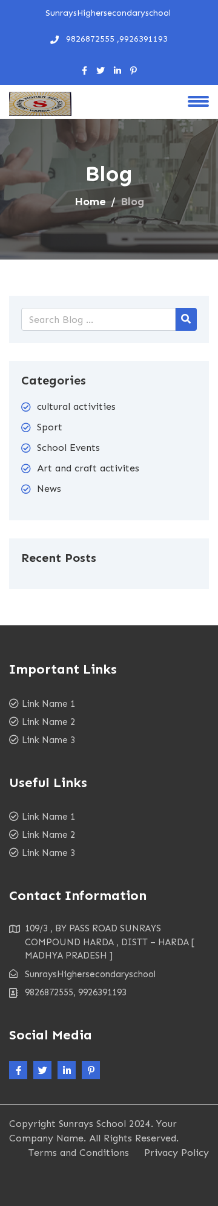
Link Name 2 (48, 721)
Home (90, 201)
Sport (49, 427)
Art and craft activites (88, 468)
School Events (68, 447)
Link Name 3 (48, 740)
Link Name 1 (48, 703)
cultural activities (76, 406)
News (49, 488)
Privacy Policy (176, 1152)
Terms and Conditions (78, 1152)
